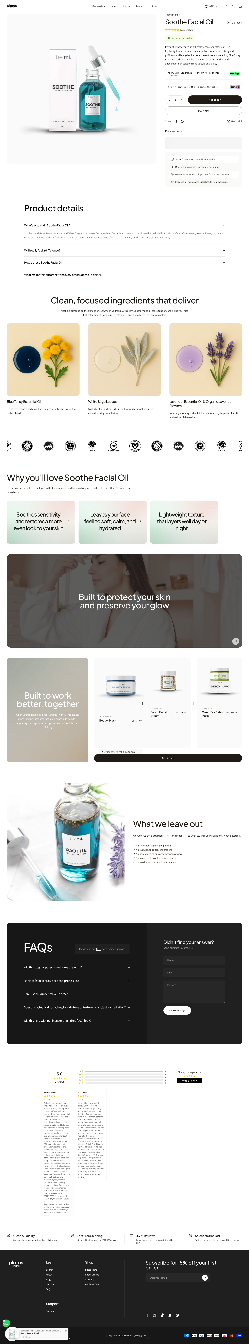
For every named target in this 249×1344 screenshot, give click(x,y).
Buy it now (203, 110)
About (49, 1274)
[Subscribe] (205, 1278)
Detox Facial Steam (159, 713)
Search (49, 1269)
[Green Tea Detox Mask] (219, 681)
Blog (48, 1279)
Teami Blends (172, 14)
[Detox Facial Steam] (168, 681)
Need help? (236, 121)
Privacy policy (12, 1338)
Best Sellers (91, 1269)
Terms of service (25, 1338)
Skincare (89, 1279)
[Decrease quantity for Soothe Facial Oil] (168, 100)
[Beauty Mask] (121, 685)
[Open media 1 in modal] (81, 89)
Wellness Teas (92, 1284)
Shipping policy (50, 1338)
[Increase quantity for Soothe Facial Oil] (182, 100)
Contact (50, 1284)
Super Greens (92, 1274)
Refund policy (37, 1338)
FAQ (48, 1289)
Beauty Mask (107, 720)
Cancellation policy (64, 1338)
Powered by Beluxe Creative (40, 1333)
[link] (43, 359)
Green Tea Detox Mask (212, 713)
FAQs (98, 949)
